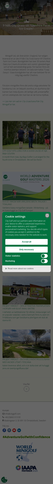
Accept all (26, 242)
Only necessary (26, 249)
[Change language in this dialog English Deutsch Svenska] (47, 216)
